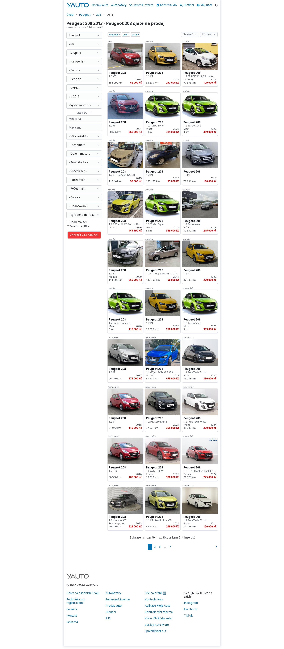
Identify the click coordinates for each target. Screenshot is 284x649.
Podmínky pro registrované (75, 601)
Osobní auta (100, 5)
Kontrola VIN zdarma (159, 612)
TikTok (188, 615)
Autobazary (118, 5)
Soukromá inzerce (141, 5)
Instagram (191, 603)
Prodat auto (114, 606)
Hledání (111, 612)
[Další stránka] (216, 547)
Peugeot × (114, 34)
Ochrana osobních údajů (82, 593)
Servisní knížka (79, 226)
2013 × (135, 34)
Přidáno (207, 34)
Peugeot (85, 15)
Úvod (70, 15)
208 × (126, 34)
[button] (84, 235)
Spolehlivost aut (155, 631)
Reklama (72, 622)
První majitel (78, 222)
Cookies (71, 609)
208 (98, 15)
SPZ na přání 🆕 (155, 593)
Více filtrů (82, 112)
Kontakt (71, 615)
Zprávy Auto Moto (157, 625)
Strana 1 (188, 34)
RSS (108, 618)
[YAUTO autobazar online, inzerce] (77, 5)
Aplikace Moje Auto (157, 606)
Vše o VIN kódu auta (158, 618)
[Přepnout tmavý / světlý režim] (216, 4)
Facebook (190, 609)
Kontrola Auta (154, 599)
